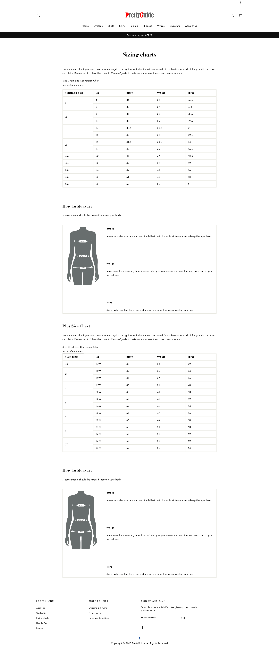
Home (85, 26)
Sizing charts (42, 618)
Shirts (122, 26)
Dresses (98, 26)
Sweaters (175, 26)
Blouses (147, 26)
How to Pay (41, 622)
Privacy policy (95, 612)
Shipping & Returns (98, 607)
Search (39, 628)
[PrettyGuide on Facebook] (143, 627)
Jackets (134, 26)
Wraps (160, 26)
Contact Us (191, 26)
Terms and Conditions (99, 618)
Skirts (111, 26)
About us (40, 607)
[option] (139, 35)
